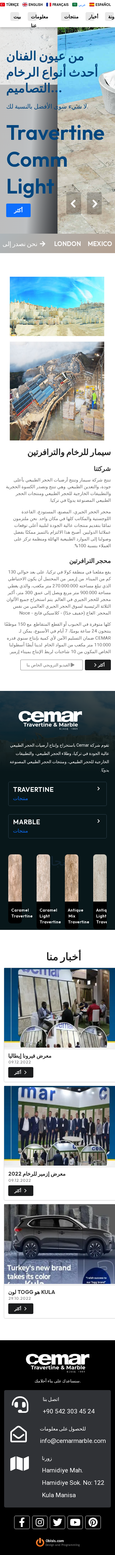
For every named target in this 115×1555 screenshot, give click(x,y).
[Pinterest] (93, 1522)
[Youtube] (75, 1522)
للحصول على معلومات (63, 1429)
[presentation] (73, 203)
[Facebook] (21, 1522)
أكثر (18, 210)
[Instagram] (39, 1522)
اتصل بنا (51, 1399)
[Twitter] (57, 1522)
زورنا (47, 1458)
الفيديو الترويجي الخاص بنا (49, 665)
